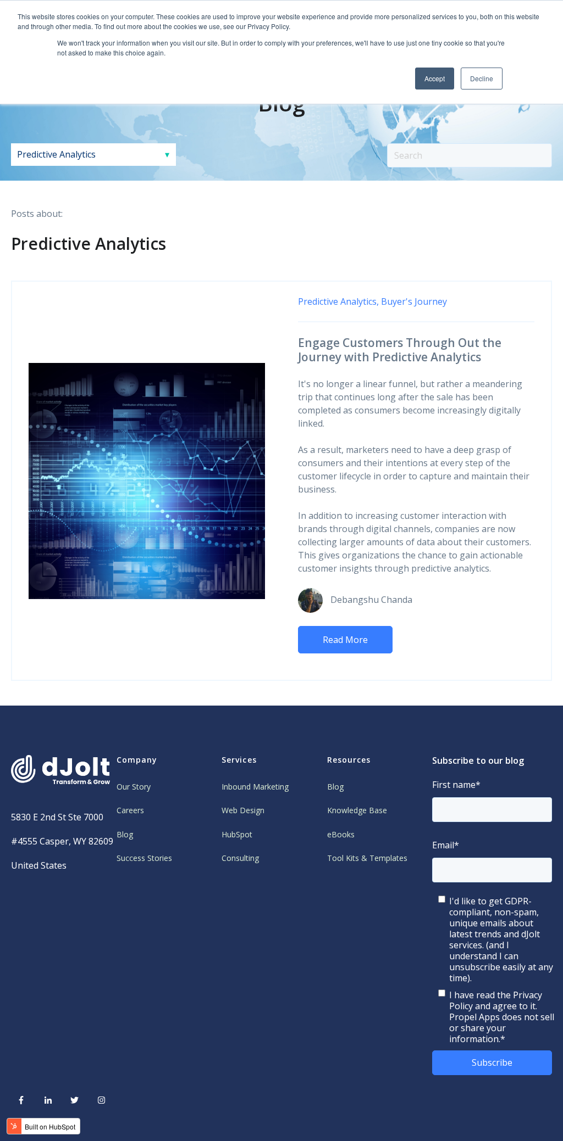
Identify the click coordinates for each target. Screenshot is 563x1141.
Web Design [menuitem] (243, 810)
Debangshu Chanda (371, 600)
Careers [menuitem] (130, 810)
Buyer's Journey (414, 301)
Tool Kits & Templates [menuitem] (367, 858)
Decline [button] (481, 78)
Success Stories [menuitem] (144, 858)
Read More (345, 640)
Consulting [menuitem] (240, 858)
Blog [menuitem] (125, 834)
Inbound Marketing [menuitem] (255, 786)
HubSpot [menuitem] (237, 834)
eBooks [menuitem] (341, 834)
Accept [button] (434, 78)
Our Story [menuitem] (134, 786)
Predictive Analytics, (338, 301)
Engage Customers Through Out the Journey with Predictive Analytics (399, 350)
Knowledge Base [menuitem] (357, 810)
